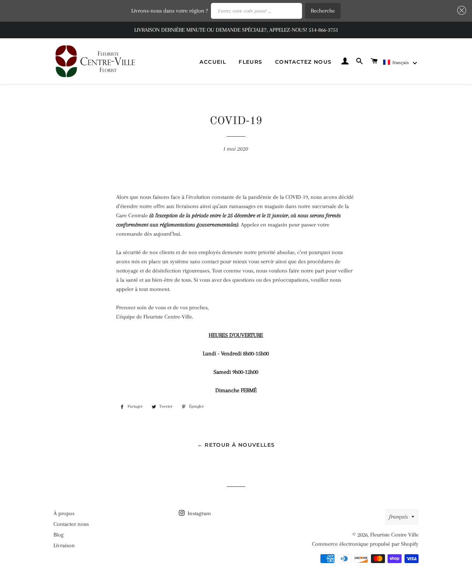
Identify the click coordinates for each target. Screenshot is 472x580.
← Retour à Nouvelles (236, 445)
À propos (63, 513)
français (398, 516)
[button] (400, 62)
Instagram (198, 513)
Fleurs (250, 62)
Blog (58, 534)
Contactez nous (303, 62)
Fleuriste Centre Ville (394, 534)
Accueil (212, 62)
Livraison (64, 545)
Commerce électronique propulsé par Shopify (365, 544)
